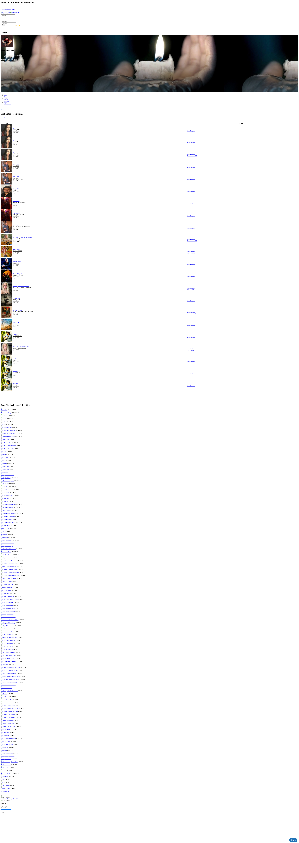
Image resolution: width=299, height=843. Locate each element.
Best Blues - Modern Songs (7, 702)
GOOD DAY (16, 190)
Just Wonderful (4, 664)
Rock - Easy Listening (18, 179)
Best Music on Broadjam (7, 555)
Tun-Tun (15, 384)
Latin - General (16, 240)
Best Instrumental (5, 732)
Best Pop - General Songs (7, 602)
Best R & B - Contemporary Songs (9, 599)
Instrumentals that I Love (7, 699)
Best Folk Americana (6, 510)
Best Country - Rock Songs (7, 614)
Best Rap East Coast (6, 759)
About (2, 798)
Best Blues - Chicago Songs (7, 723)
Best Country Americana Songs (8, 445)
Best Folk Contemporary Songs (8, 578)
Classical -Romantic (5, 788)
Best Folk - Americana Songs (8, 611)
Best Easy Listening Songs (7, 481)
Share (15, 59)
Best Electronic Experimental (8, 504)
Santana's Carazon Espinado (19, 348)
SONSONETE (16, 372)
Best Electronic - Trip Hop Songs (9, 661)
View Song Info (191, 131)
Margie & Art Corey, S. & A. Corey (9, 762)
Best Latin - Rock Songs (7, 628)
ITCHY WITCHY (17, 251)
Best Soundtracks (5, 735)
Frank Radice (16, 164)
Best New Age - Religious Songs (9, 637)
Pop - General (16, 313)
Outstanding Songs (5, 593)
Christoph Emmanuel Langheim (8, 566)
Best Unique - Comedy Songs (8, 717)
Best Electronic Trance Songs (8, 516)
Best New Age (4, 457)
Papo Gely (15, 334)
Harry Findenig (16, 201)
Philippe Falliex (16, 188)
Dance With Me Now (18, 238)
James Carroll (16, 322)
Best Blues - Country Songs (7, 631)
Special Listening (5, 697)
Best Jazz (3, 460)
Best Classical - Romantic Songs (9, 670)
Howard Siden (16, 298)
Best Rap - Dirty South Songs (8, 640)
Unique (2, 531)
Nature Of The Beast (18, 275)
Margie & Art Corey (18, 310)
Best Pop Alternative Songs (7, 475)
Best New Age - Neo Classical (8, 738)
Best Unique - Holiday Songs (8, 596)
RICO (14, 360)
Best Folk (3, 421)
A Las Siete (15, 141)
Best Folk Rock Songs (6, 581)
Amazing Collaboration (6, 540)
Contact (15, 798)
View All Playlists (5, 791)
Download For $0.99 (192, 156)
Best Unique (4, 463)
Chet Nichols (4, 750)
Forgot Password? (17, 25)
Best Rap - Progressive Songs (8, 756)
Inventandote (16, 263)
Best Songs (3, 418)
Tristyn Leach (4, 534)
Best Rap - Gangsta (5, 729)
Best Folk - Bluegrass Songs (8, 608)
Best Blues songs (5, 492)
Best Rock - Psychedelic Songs (8, 685)
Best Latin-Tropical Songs (7, 584)
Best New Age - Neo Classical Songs (10, 620)
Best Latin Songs (5, 486)
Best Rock (3, 424)
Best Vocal (3, 454)
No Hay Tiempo (17, 153)
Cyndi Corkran (4, 537)
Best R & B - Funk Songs (7, 634)
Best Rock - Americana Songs (8, 726)
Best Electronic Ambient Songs (8, 513)
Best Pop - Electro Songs (7, 649)
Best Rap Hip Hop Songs (7, 489)
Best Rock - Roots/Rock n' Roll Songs (10, 667)
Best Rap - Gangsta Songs (7, 658)
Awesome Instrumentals (6, 587)
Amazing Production (6, 741)
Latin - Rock (16, 131)
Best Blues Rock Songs (6, 495)
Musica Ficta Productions (7, 773)
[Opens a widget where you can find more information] (293, 840)
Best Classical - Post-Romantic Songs (10, 572)
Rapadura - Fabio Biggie (19, 202)
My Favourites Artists (6, 552)
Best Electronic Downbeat (7, 543)
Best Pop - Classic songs (7, 753)
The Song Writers (5, 768)
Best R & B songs (5, 466)
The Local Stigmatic (18, 273)
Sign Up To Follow (5, 59)
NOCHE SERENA (17, 336)
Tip (12, 59)
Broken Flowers (16, 299)
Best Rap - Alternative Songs (8, 626)
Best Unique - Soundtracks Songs (9, 563)
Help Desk (6, 798)
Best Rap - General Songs (7, 643)
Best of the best (4, 415)
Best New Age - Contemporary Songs (10, 679)
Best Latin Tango (5, 501)
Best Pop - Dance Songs (7, 546)
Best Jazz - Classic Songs (7, 605)
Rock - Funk (16, 216)
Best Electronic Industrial (7, 507)
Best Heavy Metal (5, 439)
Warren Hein (4, 770)
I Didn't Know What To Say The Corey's (23, 311)
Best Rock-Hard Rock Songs (8, 436)
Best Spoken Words (5, 525)
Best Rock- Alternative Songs (8, 430)
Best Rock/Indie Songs (6, 427)
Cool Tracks (4, 694)
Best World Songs (5, 469)
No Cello (3, 779)
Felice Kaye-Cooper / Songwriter (21, 286)
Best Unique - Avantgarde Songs (9, 569)
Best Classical (4, 451)
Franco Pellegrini (17, 261)
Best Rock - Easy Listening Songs (9, 682)
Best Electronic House (6, 519)
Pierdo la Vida (16, 129)
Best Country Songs (6, 442)
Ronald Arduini (16, 249)
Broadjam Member (5, 785)
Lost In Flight (16, 166)
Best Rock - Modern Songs (7, 720)
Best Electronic (4, 484)
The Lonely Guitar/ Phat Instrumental (22, 287)
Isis (13, 128)
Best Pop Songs (4, 472)
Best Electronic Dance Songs (8, 522)
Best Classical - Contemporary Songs (10, 575)
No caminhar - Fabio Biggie (19, 214)
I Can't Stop (15, 178)
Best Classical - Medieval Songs (8, 617)
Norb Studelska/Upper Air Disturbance (22, 237)
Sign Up (15, 27)
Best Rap (3, 782)
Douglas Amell (4, 776)
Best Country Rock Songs (7, 448)
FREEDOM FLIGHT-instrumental (21, 226)
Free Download (191, 143)
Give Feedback (20, 798)
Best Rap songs (4, 747)
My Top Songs (4, 410)
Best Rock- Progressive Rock (8, 433)
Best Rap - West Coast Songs (8, 652)
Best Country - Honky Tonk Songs (9, 691)
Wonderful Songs (5, 528)
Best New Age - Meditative (7, 744)
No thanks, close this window (8, 9)
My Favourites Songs (6, 413)
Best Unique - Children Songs (8, 623)
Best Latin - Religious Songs (8, 705)
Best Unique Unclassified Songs (9, 560)
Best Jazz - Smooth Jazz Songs (8, 549)
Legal (11, 798)
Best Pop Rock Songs (6, 478)
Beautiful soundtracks (6, 590)
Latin (14, 323)
